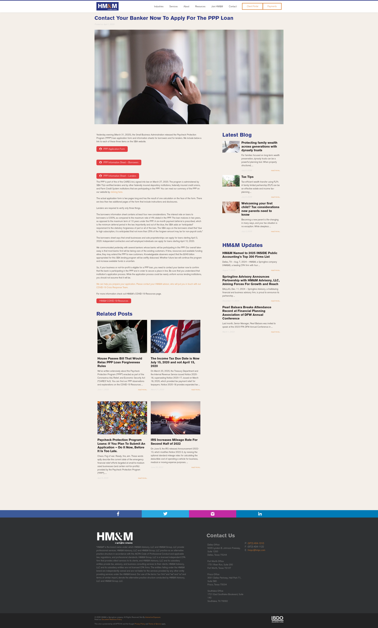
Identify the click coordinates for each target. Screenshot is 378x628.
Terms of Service (155, 624)
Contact (233, 6)
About (186, 6)
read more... (142, 389)
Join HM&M (217, 6)
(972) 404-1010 (256, 543)
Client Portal (252, 6)
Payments (272, 6)
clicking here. (117, 192)
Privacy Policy (140, 624)
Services (173, 6)
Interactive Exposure (152, 617)
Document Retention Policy (112, 619)
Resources (200, 6)
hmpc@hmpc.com (256, 550)
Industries (158, 6)
